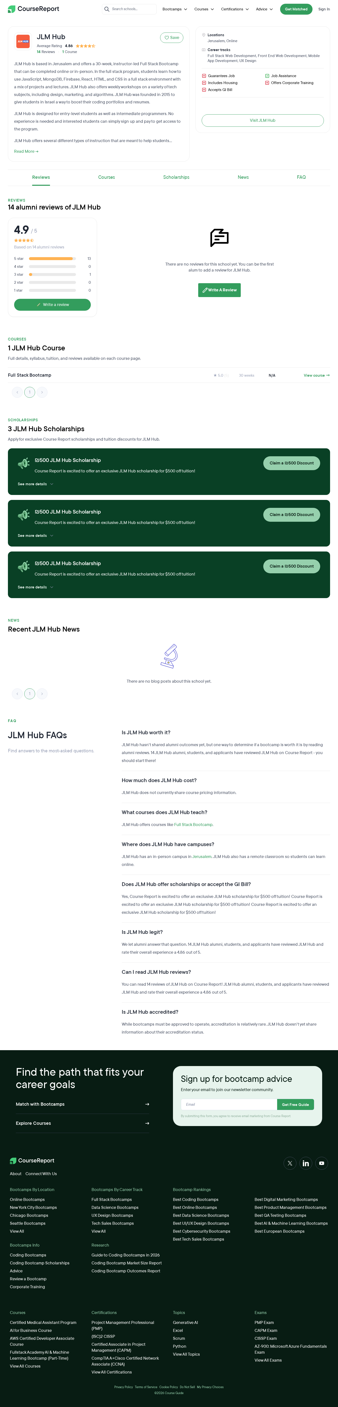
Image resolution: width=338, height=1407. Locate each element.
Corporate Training (27, 1287)
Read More (24, 151)
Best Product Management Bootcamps (291, 1207)
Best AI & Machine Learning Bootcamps (291, 1223)
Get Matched (296, 9)
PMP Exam (264, 1322)
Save (174, 37)
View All (17, 1231)
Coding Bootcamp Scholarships (40, 1263)
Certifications (232, 9)
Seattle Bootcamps (28, 1223)
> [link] (42, 392)
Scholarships (176, 177)
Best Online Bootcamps (195, 1207)
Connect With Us (41, 1174)
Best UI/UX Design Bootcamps (201, 1223)
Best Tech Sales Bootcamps (198, 1239)
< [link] (17, 392)
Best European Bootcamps (280, 1231)
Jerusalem (216, 40)
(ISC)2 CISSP (103, 1336)
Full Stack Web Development (232, 55)
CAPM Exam (266, 1330)
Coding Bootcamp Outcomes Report (126, 1271)
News (243, 177)
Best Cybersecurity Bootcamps (201, 1231)
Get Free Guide (295, 1104)
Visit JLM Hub (262, 120)
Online (231, 40)
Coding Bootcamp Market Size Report (127, 1263)
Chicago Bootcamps (29, 1215)
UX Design (247, 60)
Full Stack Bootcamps (112, 1199)
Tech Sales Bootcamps (113, 1223)
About (16, 1174)
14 (39, 51)
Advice (261, 9)
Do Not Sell (187, 1387)
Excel (178, 1330)
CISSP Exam (266, 1338)
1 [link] (29, 392)
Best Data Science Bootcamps (201, 1215)
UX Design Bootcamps (112, 1215)
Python (179, 1346)
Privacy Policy (123, 1387)
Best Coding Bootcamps (195, 1199)
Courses (201, 9)
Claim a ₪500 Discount (292, 463)
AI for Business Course (31, 1330)
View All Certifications (112, 1372)
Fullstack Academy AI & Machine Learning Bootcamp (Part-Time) (39, 1355)
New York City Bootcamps (33, 1207)
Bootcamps (172, 9)
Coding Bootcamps (28, 1255)
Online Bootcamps (27, 1199)
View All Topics (186, 1354)
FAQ (301, 177)
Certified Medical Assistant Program (43, 1322)
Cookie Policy (168, 1387)
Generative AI (185, 1322)
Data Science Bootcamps (115, 1207)
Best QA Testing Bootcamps (280, 1215)
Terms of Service (146, 1387)
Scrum (179, 1338)
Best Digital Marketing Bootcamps (286, 1199)
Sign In (324, 9)
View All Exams (268, 1360)
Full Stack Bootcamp (193, 824)
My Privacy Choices (210, 1387)
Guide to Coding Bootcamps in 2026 (126, 1255)
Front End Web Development (282, 55)
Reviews (41, 177)
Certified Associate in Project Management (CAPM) (118, 1347)
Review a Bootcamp (28, 1279)
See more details (32, 484)
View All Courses (25, 1366)
